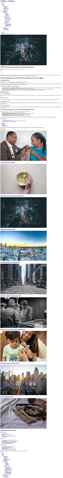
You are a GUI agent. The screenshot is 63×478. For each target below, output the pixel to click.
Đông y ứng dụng (6, 476)
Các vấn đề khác (6, 10)
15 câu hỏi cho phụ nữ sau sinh (6, 447)
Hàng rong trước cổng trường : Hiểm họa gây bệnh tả (12, 195)
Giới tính (5, 16)
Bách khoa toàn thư (8, 18)
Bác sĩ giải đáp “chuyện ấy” (7, 22)
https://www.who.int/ (13, 121)
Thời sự (3, 3)
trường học (3, 123)
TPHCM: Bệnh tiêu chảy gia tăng (7, 229)
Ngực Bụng (5, 7)
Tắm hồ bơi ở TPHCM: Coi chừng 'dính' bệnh (10, 295)
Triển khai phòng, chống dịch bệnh (8, 430)
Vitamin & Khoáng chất (8, 473)
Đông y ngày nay (6, 28)
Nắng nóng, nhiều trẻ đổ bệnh (6, 396)
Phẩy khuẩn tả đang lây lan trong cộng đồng (10, 262)
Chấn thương (7, 14)
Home (3, 453)
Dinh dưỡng (5, 470)
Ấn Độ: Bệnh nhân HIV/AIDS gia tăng (7, 443)
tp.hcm (3, 124)
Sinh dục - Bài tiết (6, 456)
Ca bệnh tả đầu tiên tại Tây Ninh (7, 162)
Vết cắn (6, 462)
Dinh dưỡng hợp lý (8, 25)
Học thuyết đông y (6, 29)
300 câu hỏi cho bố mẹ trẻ (7, 459)
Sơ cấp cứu (5, 12)
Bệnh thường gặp (4, 11)
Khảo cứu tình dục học (8, 468)
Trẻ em (3, 5)
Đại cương (6, 13)
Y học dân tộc (4, 27)
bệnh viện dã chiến (4, 125)
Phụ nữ (3, 4)
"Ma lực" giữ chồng (5, 448)
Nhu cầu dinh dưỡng (8, 24)
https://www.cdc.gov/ (23, 120)
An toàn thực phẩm (8, 23)
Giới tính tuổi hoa (7, 20)
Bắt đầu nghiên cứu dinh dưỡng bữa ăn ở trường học (9, 449)
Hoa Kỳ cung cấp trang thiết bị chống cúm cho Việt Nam (12, 329)
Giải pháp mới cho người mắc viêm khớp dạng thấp (9, 442)
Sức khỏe (8, 69)
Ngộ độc (6, 15)
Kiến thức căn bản (7, 17)
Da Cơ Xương (6, 8)
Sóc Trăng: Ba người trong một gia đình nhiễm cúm (9, 441)
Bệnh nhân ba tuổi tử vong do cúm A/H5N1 (9, 363)
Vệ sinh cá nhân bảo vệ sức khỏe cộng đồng (8, 446)
